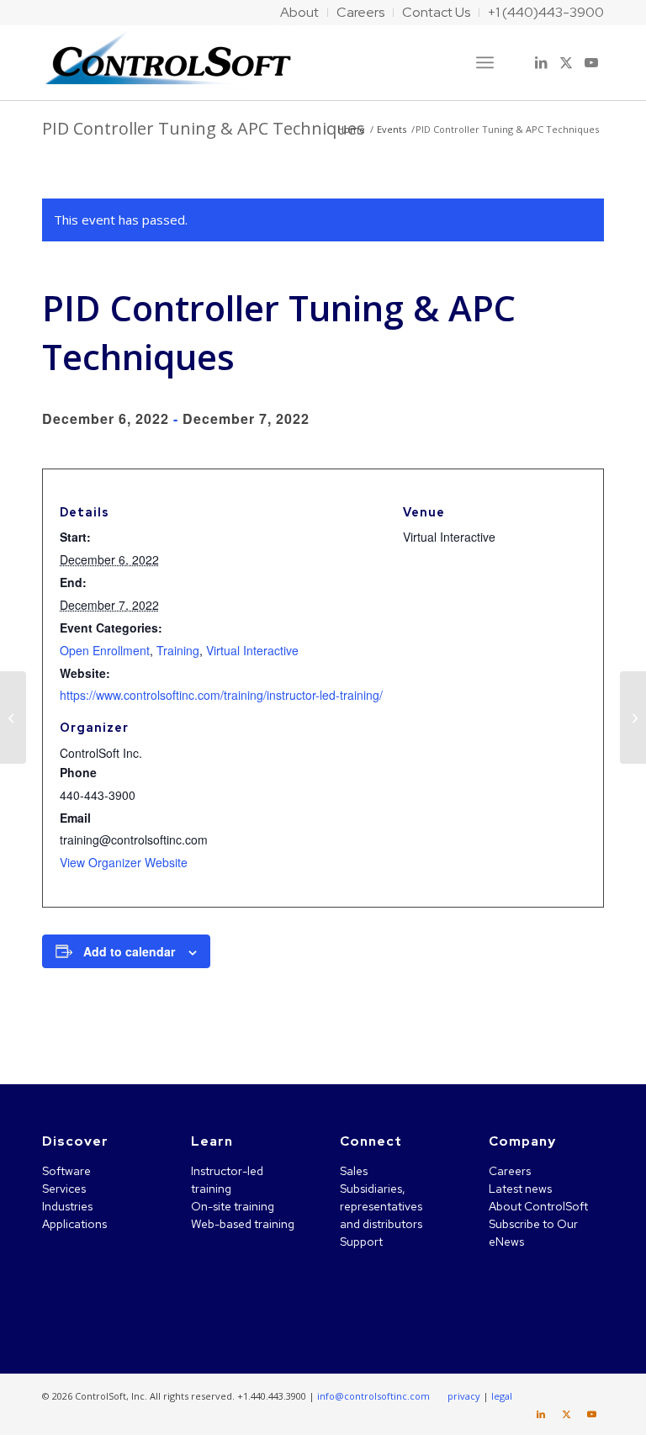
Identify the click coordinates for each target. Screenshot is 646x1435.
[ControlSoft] (168, 62)
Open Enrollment (105, 650)
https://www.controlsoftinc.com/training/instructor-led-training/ (221, 694)
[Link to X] (566, 62)
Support (361, 1241)
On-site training (232, 1206)
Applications (74, 1223)
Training (177, 650)
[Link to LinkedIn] (540, 62)
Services (64, 1188)
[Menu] (485, 62)
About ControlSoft (538, 1206)
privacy (463, 1396)
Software (66, 1170)
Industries (67, 1206)
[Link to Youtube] (591, 62)
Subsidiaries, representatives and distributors (381, 1206)
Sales (354, 1170)
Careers (510, 1170)
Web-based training (242, 1223)
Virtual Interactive (252, 650)
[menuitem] (300, 12)
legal (501, 1396)
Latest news (520, 1188)
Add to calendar (129, 951)
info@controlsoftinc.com (373, 1396)
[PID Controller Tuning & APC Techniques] (13, 717)
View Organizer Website (124, 862)
